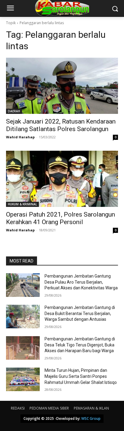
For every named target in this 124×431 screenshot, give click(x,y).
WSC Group (91, 418)
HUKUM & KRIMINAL (22, 204)
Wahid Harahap (20, 137)
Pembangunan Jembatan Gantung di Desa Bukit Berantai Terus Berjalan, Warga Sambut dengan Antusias (80, 313)
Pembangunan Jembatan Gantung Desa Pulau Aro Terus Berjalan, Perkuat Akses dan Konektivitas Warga (81, 282)
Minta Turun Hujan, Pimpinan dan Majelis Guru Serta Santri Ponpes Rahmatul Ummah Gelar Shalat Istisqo (81, 376)
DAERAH (14, 111)
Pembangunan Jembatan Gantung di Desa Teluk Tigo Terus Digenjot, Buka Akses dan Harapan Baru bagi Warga (80, 344)
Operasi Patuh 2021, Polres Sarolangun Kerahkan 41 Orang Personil (60, 218)
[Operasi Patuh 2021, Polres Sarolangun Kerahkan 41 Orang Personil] (62, 179)
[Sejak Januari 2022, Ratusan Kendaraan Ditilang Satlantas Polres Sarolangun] (62, 86)
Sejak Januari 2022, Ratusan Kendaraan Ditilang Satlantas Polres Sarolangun (61, 125)
